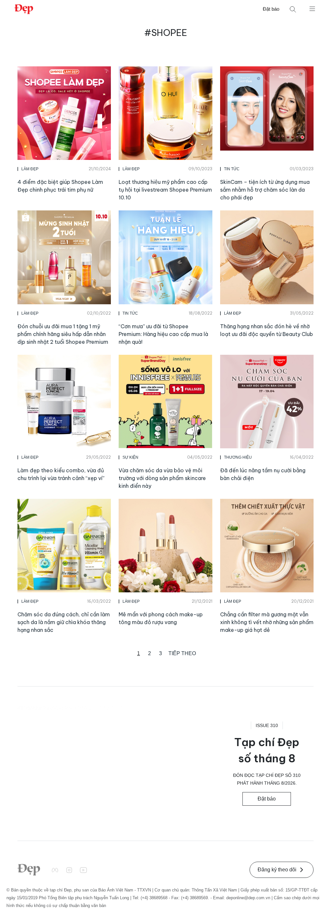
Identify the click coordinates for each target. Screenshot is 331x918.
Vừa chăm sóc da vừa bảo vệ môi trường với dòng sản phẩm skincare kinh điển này (162, 478)
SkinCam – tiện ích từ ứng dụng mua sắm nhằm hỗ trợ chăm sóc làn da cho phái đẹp (265, 190)
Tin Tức (232, 169)
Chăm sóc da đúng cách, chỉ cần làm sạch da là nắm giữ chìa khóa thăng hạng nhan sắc (63, 622)
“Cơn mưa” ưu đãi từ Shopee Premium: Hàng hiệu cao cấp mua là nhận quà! (163, 334)
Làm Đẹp (29, 169)
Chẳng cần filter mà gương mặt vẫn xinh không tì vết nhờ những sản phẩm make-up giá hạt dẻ (267, 622)
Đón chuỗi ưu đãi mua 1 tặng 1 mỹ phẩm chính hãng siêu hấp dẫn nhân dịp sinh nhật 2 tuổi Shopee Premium (62, 334)
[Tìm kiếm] (293, 9)
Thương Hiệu (238, 457)
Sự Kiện (130, 457)
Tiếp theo (182, 653)
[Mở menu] (312, 8)
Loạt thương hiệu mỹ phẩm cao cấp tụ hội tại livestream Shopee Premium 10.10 (165, 190)
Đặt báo (271, 9)
